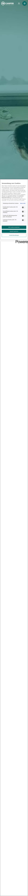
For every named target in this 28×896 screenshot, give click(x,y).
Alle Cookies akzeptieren (14, 227)
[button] (24, 3)
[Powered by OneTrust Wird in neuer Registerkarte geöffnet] (21, 241)
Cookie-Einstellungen (14, 235)
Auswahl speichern (14, 231)
